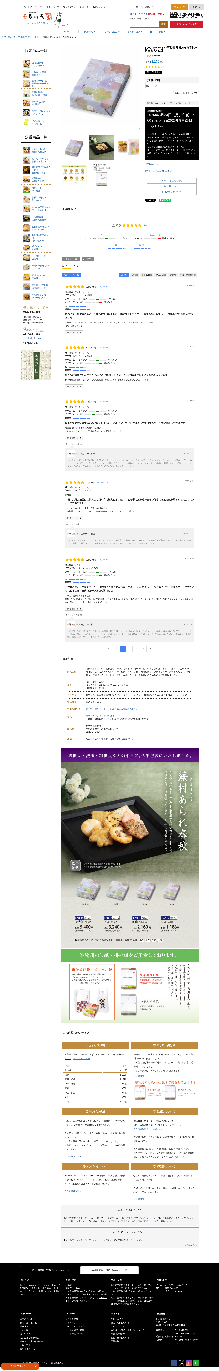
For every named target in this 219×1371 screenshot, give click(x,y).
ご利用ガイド (29, 7)
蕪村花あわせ (38, 179)
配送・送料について (120, 1323)
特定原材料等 (69, 7)
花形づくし (39, 122)
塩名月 (39, 257)
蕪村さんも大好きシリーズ (32, 1341)
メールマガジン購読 (74, 1330)
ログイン (196, 7)
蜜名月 (39, 276)
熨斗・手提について (49, 7)
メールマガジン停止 (74, 1334)
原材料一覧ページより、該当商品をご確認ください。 (112, 708)
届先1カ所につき (147, 14)
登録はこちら (190, 1244)
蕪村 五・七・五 (40, 160)
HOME (67, 32)
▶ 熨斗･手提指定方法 (172, 180)
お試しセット (38, 64)
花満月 (38, 247)
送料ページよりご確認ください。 (102, 715)
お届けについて (118, 1334)
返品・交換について (120, 1337)
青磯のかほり (41, 228)
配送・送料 (71, 1280)
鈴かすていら (41, 112)
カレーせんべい (39, 296)
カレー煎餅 (25, 1345)
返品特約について (153, 164)
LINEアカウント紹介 (75, 1326)
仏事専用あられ (27, 1349)
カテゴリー (26, 1313)
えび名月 (41, 267)
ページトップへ (196, 1260)
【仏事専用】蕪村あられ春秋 (28, 37)
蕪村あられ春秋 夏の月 (41, 83)
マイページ (179, 7)
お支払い (25, 1280)
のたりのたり (41, 238)
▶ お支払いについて (171, 192)
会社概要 (161, 1313)
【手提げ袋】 (153, 80)
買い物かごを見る (188, 24)
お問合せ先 (162, 1280)
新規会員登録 (71, 1319)
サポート (115, 1313)
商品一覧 (11, 37)
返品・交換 (116, 1280)
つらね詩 (37, 189)
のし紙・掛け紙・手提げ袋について (127, 1330)
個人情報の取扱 (58, 1363)
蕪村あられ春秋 (39, 150)
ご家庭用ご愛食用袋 (29, 1337)
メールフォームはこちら (176, 1285)
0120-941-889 (171, 1288)
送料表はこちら (72, 1288)
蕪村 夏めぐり (39, 73)
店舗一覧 (84, 7)
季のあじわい (39, 199)
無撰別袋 (40, 103)
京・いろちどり (41, 208)
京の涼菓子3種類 (39, 93)
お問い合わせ (99, 7)
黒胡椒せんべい (40, 286)
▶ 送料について (171, 186)
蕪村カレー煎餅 (41, 170)
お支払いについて (119, 1326)
